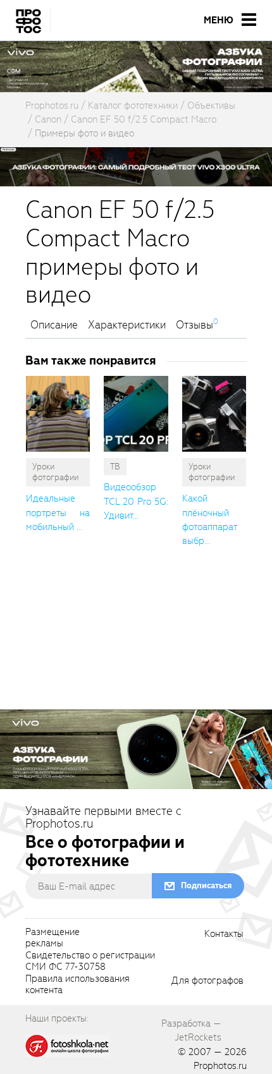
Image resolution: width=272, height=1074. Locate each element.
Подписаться (206, 885)
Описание (54, 325)
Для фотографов (207, 981)
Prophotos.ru (220, 1065)
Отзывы (194, 325)
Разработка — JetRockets (191, 1030)
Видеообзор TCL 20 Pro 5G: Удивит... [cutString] (136, 501)
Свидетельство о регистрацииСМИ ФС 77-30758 (90, 961)
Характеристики (127, 325)
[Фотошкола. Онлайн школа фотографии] (67, 1045)
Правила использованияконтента (77, 985)
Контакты (224, 934)
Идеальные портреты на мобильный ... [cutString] (58, 512)
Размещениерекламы (52, 938)
